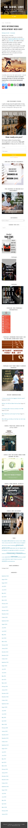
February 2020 (5, 728)
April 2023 (4, 596)
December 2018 (5, 776)
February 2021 (5, 686)
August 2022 (4, 624)
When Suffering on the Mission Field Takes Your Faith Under (13, 419)
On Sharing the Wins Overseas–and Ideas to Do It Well (12, 408)
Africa (3, 541)
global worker (6, 548)
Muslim (24, 553)
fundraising (13, 545)
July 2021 (4, 669)
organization (7, 557)
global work (19, 545)
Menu (15, 16)
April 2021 (4, 679)
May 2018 (4, 800)
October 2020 (5, 700)
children (3, 542)
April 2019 (4, 762)
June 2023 (4, 590)
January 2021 (4, 690)
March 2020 (4, 724)
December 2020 (5, 693)
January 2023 (5, 607)
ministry (17, 550)
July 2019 (4, 752)
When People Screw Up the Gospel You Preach (11, 414)
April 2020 (4, 721)
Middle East (13, 550)
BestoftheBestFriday (12, 540)
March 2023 (4, 600)
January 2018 (4, 814)
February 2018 (5, 810)
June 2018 (4, 797)
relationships (7, 559)
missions (19, 553)
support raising (13, 559)
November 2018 (5, 779)
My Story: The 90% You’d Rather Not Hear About (11, 403)
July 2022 (4, 627)
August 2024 (4, 579)
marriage (9, 550)
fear (7, 545)
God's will (17, 548)
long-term (5, 550)
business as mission (19, 541)
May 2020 (4, 717)
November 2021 (5, 655)
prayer (24, 557)
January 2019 (4, 772)
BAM (8, 541)
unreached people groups (11, 561)
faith (3, 545)
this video (11, 41)
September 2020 (5, 703)
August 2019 (4, 748)
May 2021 (4, 676)
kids (2, 550)
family (5, 545)
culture (14, 543)
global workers (12, 548)
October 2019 (4, 741)
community (6, 542)
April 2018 (4, 804)
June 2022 (4, 631)
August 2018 (4, 790)
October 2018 (4, 783)
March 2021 (4, 683)
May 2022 (4, 634)
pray (22, 557)
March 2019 (4, 766)
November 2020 (5, 697)
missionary (11, 553)
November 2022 (5, 614)
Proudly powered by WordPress (11, 824)
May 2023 (4, 593)
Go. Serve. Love (14, 7)
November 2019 (5, 738)
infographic (21, 548)
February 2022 (5, 645)
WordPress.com (16, 825)
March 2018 (4, 807)
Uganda (20, 559)
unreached (4, 561)
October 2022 (5, 617)
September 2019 (5, 745)
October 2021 (4, 659)
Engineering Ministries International (16, 39)
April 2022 (4, 638)
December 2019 (5, 734)
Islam (25, 548)
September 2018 (5, 786)
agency (5, 541)
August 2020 (4, 707)
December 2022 (5, 610)
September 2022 (5, 621)
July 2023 (4, 586)
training (17, 559)
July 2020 (4, 710)
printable (3, 559)
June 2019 (4, 755)
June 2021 (4, 672)
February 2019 (5, 769)
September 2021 (5, 662)
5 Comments (12, 33)
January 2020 (5, 731)
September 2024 (5, 576)
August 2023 (4, 583)
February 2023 (5, 603)
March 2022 (4, 641)
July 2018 (4, 793)
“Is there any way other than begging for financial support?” (13, 398)
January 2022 (5, 648)
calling (24, 541)
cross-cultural (10, 542)
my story (3, 557)
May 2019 (4, 759)
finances (9, 545)
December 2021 (5, 652)
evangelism (23, 542)
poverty (19, 557)
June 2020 (4, 714)
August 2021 (4, 665)
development (19, 542)
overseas (14, 556)
